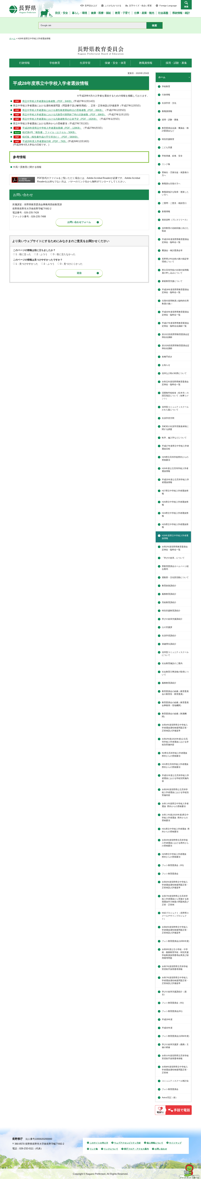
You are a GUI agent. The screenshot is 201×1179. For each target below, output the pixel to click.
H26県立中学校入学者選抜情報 (175, 503)
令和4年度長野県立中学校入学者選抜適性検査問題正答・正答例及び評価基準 (175, 728)
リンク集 (166, 164)
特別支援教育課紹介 (171, 610)
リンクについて (111, 1149)
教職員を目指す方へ (171, 183)
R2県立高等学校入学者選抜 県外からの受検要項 (175, 754)
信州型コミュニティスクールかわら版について (175, 408)
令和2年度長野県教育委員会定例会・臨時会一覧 (175, 548)
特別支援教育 (168, 139)
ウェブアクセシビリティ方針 (127, 1143)
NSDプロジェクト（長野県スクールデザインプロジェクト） (175, 916)
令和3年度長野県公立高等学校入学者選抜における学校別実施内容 (175, 792)
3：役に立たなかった (64, 254)
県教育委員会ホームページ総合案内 (175, 567)
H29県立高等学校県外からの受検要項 (175, 458)
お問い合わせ (161, 1149)
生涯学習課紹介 (169, 635)
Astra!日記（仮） (170, 1097)
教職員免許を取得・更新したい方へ (175, 193)
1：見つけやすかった (27, 264)
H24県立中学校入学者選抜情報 (175, 514)
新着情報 (166, 211)
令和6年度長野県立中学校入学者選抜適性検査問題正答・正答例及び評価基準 (175, 930)
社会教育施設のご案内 (172, 663)
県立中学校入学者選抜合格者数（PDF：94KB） (47, 101)
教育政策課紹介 (169, 585)
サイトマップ (175, 1143)
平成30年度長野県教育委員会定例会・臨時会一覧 (175, 313)
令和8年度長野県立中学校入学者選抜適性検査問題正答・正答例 (175, 1070)
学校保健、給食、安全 (172, 156)
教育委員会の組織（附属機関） (174, 715)
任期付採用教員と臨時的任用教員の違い (175, 302)
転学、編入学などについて (174, 437)
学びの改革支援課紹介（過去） (174, 993)
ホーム (12, 38)
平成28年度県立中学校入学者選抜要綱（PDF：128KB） (52, 128)
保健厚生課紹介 (169, 644)
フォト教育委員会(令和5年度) (175, 941)
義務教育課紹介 (169, 594)
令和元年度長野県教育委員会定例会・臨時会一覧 (175, 383)
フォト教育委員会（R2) (173, 1003)
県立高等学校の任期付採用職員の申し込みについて (175, 271)
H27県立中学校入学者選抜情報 (175, 492)
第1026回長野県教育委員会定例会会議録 (175, 347)
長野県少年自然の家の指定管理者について (175, 260)
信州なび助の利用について (174, 373)
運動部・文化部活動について (175, 577)
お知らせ (166, 365)
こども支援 (167, 147)
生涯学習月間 (168, 418)
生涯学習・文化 (169, 103)
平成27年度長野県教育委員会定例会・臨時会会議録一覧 (175, 324)
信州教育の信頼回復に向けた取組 (175, 229)
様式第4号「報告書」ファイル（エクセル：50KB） (49, 132)
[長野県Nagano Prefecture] (22, 9)
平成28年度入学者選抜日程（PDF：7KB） (44, 141)
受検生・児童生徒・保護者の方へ (175, 173)
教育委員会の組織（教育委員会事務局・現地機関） (175, 704)
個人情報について (155, 1143)
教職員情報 (167, 111)
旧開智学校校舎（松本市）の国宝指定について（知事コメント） (175, 396)
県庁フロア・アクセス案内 (136, 1149)
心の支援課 (167, 627)
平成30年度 (167, 1028)
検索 (186, 6)
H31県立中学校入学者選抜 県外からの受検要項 (176, 830)
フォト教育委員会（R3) (173, 865)
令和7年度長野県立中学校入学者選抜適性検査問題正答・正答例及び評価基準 (175, 980)
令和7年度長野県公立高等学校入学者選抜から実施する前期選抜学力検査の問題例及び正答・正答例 (175, 900)
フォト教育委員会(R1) (172, 1011)
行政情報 (166, 94)
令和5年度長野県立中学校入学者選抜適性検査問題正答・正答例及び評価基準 (175, 885)
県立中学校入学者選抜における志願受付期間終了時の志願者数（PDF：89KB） (64, 114)
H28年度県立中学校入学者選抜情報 (175, 537)
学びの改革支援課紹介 (172, 619)
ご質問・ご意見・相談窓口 (174, 203)
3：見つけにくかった (71, 264)
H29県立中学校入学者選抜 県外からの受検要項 (175, 855)
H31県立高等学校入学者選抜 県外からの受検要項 (176, 765)
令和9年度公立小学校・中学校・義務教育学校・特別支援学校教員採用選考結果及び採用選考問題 (175, 953)
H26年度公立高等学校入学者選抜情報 (175, 469)
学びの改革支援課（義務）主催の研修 (175, 1046)
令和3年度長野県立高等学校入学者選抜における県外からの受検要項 (175, 843)
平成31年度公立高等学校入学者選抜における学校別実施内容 (175, 778)
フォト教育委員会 (170, 873)
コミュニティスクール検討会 (175, 1081)
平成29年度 (167, 1019)
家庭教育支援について (172, 281)
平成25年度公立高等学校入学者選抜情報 (175, 481)
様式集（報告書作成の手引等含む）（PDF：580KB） (50, 137)
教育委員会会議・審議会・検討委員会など (175, 129)
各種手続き (167, 356)
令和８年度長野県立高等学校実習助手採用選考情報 (175, 1057)
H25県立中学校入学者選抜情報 (175, 525)
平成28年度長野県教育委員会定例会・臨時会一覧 (175, 291)
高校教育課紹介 (169, 602)
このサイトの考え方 (99, 1143)
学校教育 (166, 86)
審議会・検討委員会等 (172, 250)
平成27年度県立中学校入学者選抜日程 (175, 447)
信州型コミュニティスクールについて (175, 653)
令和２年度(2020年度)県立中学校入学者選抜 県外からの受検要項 (175, 818)
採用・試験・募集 (170, 119)
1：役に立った (23, 254)
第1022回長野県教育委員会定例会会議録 (175, 335)
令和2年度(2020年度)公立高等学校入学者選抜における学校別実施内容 (175, 742)
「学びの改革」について (173, 558)
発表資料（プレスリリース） (175, 220)
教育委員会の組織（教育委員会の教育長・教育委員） (175, 692)
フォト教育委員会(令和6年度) (175, 1036)
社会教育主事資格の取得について (175, 673)
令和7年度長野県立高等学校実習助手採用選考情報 (175, 967)
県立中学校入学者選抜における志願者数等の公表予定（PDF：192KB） (60, 119)
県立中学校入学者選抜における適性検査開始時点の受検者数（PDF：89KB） (63, 110)
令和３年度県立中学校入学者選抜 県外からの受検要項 (175, 805)
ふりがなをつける (113, 5)
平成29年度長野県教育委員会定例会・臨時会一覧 (175, 240)
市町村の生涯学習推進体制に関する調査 (175, 427)
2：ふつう (42, 254)
